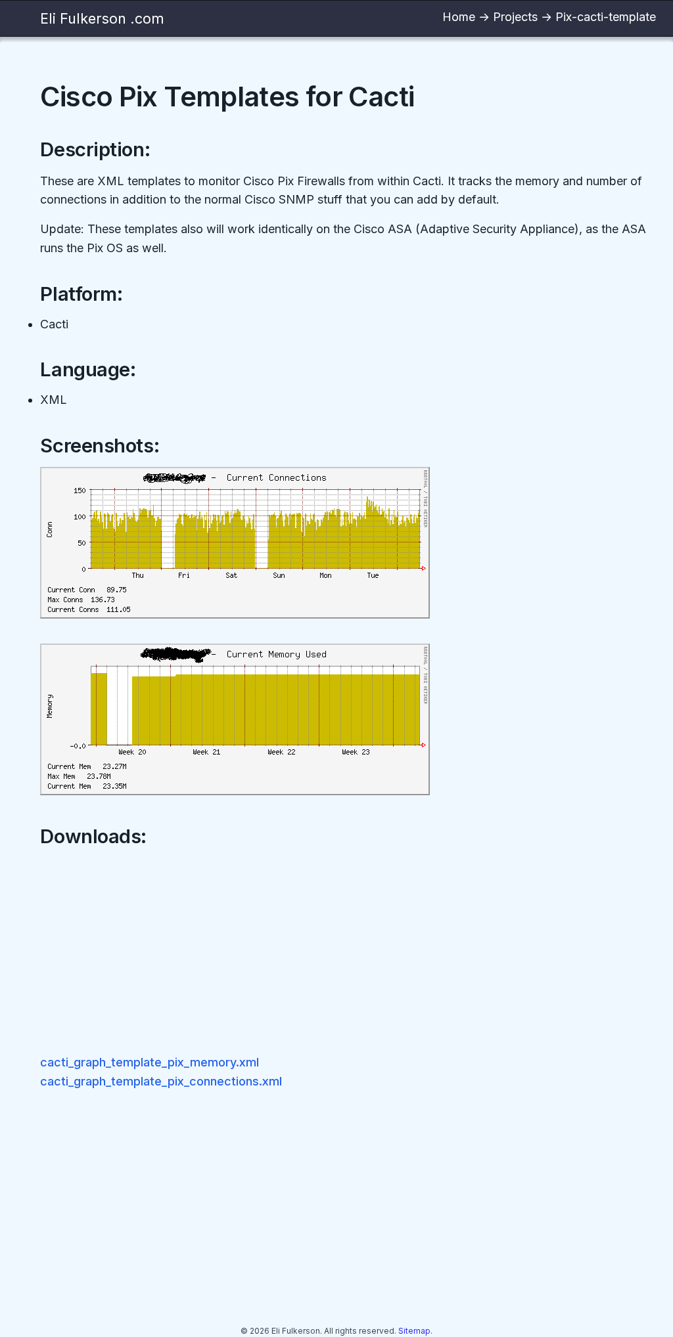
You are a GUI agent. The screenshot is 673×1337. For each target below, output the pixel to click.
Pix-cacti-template (605, 17)
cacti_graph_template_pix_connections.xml (161, 1081)
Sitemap (414, 1331)
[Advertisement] (348, 951)
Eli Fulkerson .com (102, 18)
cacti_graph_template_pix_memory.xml (149, 1062)
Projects (515, 17)
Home (458, 17)
